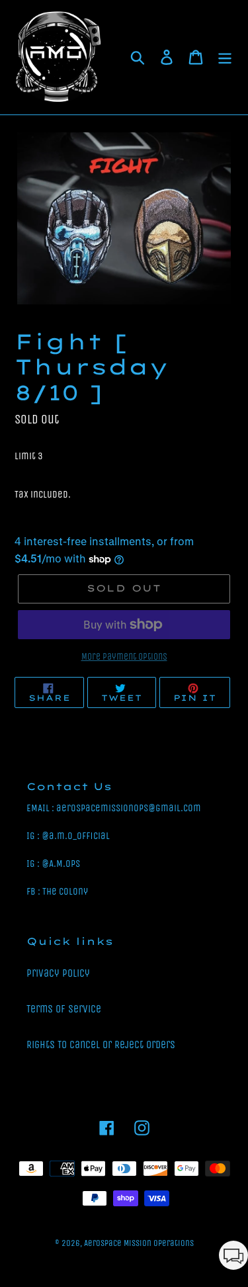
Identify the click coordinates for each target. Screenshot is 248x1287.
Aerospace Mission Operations (139, 1243)
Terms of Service (63, 1008)
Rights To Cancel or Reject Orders (100, 1044)
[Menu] (224, 57)
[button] (233, 1257)
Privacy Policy (58, 973)
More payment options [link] (124, 656)
